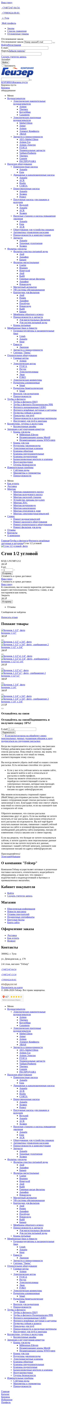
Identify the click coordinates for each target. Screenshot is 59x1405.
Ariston (22, 106)
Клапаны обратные (23, 451)
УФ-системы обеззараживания (29, 289)
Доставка (12, 486)
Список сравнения (16, 31)
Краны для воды (21, 432)
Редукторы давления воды (27, 445)
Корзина (5, 87)
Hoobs (22, 183)
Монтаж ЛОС (20, 502)
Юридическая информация (21, 908)
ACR (22, 180)
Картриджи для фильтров (26, 292)
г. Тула (5, 18)
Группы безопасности (24, 464)
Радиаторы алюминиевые (26, 382)
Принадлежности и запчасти (28, 317)
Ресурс (22, 369)
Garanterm (24, 114)
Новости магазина (16, 911)
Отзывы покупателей (18, 914)
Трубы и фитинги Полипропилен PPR (33, 404)
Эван (22, 374)
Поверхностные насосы (25, 166)
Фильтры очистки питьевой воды (30, 251)
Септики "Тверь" (22, 352)
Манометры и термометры (27, 473)
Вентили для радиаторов (26, 393)
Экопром (24, 347)
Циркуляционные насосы (26, 188)
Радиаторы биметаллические (28, 388)
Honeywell (24, 270)
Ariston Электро (27, 145)
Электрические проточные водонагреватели (27, 119)
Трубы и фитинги (16, 399)
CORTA (23, 186)
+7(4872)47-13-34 (8, 974)
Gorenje (23, 158)
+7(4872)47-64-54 (10, 7)
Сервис (11, 516)
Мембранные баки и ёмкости (22, 328)
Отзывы (11, 530)
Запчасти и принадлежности (28, 136)
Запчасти (18, 237)
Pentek (22, 298)
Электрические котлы (24, 363)
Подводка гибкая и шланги (27, 412)
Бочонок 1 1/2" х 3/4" (12, 647)
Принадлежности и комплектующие (32, 235)
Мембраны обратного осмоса (28, 314)
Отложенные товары (18, 34)
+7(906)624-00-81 (10, 13)
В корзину (6, 573)
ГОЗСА (23, 147)
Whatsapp (15, 856)
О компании (13, 535)
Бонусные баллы (16, 919)
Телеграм (6, 856)
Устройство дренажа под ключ (29, 500)
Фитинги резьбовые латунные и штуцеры (35, 410)
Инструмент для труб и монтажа (30, 421)
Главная (5, 540)
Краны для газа (21, 443)
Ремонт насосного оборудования (30, 521)
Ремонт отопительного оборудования (32, 524)
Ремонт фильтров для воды (27, 527)
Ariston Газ (24, 142)
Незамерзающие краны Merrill (34, 437)
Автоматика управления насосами (31, 232)
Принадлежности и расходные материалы (35, 418)
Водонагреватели (16, 98)
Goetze (22, 265)
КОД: (4, 561)
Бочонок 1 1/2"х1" (10, 675)
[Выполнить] (53, 42)
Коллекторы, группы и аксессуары (25, 423)
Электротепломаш (28, 371)
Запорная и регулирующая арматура (25, 429)
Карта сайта (13, 922)
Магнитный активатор (25, 287)
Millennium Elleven (28, 434)
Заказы (10, 28)
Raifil (22, 276)
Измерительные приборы (20, 467)
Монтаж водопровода (24, 505)
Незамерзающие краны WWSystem (37, 440)
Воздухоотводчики (23, 462)
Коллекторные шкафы (24, 426)
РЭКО (22, 377)
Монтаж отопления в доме (27, 511)
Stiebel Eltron (25, 123)
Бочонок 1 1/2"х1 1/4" (12, 661)
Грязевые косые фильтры (32, 278)
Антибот (5, 59)
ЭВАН (22, 134)
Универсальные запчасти (32, 150)
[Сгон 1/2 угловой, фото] (14, 546)
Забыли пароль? (17, 51)
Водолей (23, 205)
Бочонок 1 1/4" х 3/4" (12, 701)
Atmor (22, 125)
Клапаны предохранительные (28, 453)
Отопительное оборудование (22, 355)
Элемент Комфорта (29, 131)
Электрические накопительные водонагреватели (29, 102)
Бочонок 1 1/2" (8, 633)
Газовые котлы (21, 358)
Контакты (12, 532)
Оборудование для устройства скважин (33, 229)
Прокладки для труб (23, 415)
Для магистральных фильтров (34, 319)
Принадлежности (22, 396)
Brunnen (23, 268)
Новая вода (25, 284)
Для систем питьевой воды (33, 322)
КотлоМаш (25, 112)
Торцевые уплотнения (30, 243)
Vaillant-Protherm (27, 153)
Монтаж (11, 489)
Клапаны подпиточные (25, 456)
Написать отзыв (9, 617)
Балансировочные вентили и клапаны (33, 459)
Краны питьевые (22, 325)
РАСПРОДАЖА (27, 161)
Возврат (11, 941)
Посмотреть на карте (12, 987)
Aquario (23, 169)
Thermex (23, 109)
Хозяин (23, 194)
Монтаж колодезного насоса (28, 494)
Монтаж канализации (24, 508)
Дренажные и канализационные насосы (34, 175)
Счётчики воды (21, 470)
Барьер (22, 259)
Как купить (13, 483)
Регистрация (14, 45)
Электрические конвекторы (27, 380)
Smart (22, 385)
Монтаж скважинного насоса (28, 491)
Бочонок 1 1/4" (8, 687)
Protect (22, 196)
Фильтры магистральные (26, 262)
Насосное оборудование (19, 164)
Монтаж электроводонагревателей (31, 513)
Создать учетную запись (13, 56)
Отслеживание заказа (12, 42)
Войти (4, 45)
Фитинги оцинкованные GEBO (29, 407)
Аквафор (24, 257)
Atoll (21, 254)
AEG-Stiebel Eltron (28, 139)
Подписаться (8, 732)
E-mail (4, 47)
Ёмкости (17, 344)
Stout (21, 341)
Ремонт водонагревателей (26, 519)
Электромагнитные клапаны (28, 448)
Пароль (5, 51)
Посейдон (24, 303)
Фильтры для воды (17, 248)
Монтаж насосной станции (27, 497)
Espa (21, 172)
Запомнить (9, 65)
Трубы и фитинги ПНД (25, 401)
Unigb (22, 336)
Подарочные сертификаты (20, 917)
